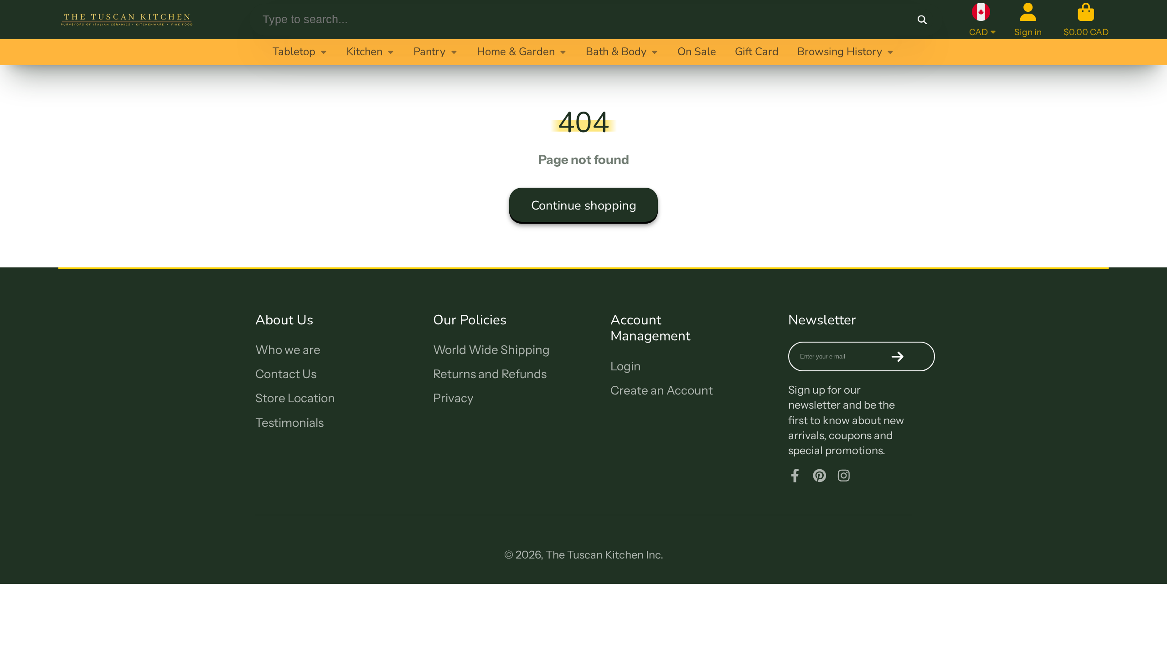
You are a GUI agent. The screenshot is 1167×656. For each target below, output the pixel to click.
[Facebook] (795, 475)
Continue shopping (583, 205)
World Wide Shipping (491, 350)
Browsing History (839, 51)
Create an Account (661, 390)
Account (1028, 19)
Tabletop (294, 51)
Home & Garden (516, 51)
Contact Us (285, 374)
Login (625, 366)
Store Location (295, 398)
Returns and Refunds (490, 374)
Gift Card (757, 51)
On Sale (696, 51)
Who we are (287, 350)
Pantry (429, 51)
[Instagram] (844, 475)
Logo (126, 19)
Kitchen (364, 51)
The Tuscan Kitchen (595, 554)
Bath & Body (616, 51)
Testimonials (289, 422)
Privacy (453, 398)
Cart (1086, 19)
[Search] (923, 20)
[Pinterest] (819, 475)
